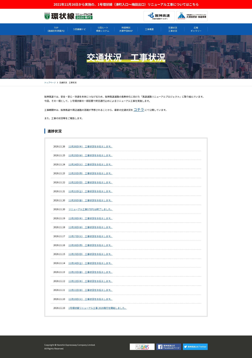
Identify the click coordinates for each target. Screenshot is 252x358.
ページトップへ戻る (243, 351)
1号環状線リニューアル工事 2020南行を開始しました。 (98, 308)
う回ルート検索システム (102, 29)
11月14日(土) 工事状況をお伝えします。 (91, 263)
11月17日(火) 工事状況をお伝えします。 (91, 236)
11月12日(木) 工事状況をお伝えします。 (91, 281)
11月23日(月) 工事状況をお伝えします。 (91, 173)
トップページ (50, 82)
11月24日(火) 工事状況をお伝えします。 (91, 164)
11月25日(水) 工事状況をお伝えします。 (91, 155)
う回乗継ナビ (79, 29)
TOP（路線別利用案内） (56, 29)
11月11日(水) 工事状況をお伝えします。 (91, 290)
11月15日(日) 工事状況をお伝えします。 (91, 254)
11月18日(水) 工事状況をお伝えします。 (91, 227)
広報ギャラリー (196, 29)
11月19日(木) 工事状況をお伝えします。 (91, 218)
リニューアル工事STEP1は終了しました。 (91, 209)
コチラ (139, 109)
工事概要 (149, 29)
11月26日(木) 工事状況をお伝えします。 (91, 146)
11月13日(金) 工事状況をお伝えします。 (91, 272)
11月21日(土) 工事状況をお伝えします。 (91, 191)
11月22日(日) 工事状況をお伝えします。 (91, 182)
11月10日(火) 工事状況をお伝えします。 (91, 299)
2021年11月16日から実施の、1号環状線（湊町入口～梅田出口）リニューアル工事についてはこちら (126, 4)
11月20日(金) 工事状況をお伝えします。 (91, 200)
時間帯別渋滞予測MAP (126, 29)
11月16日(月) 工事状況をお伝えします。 (91, 245)
